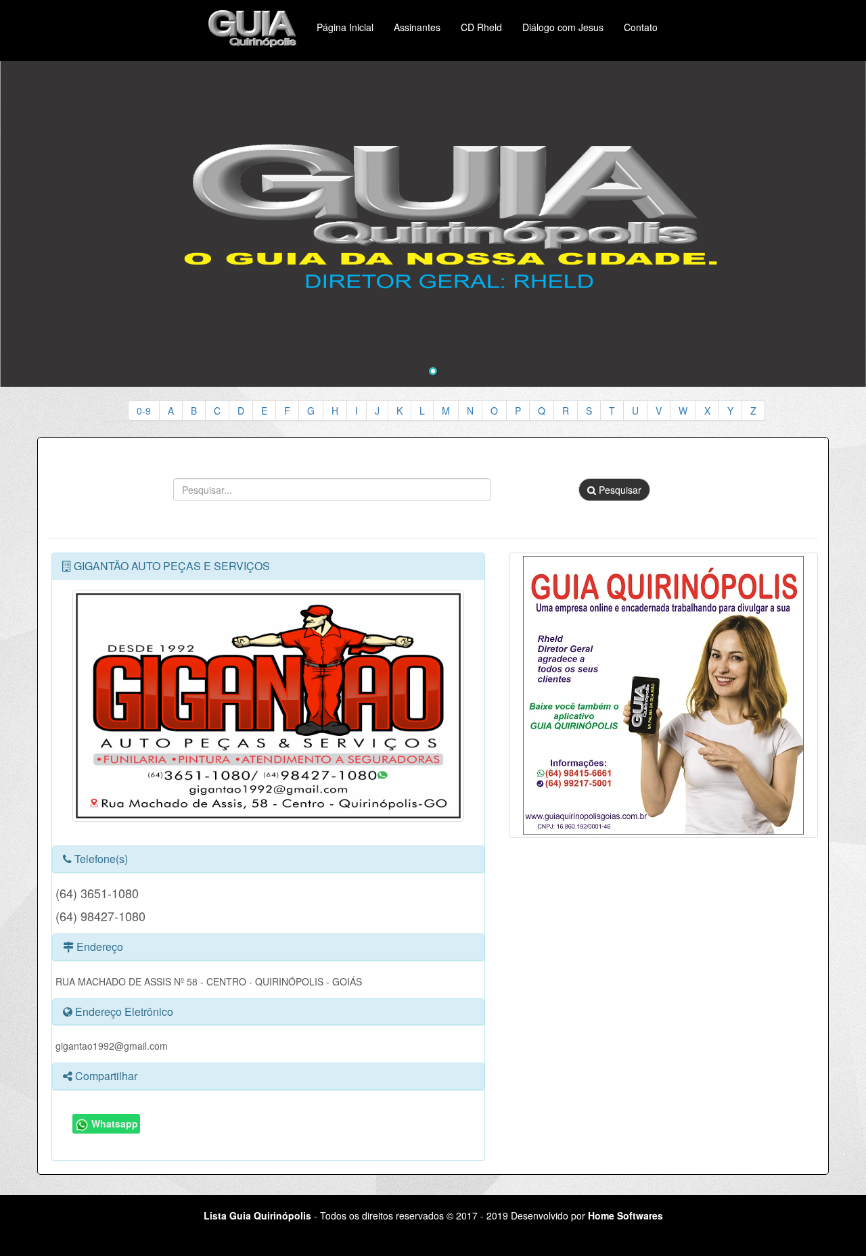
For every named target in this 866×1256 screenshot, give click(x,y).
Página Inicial (345, 27)
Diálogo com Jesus (562, 27)
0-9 (144, 410)
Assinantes (417, 27)
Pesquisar (618, 489)
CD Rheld (481, 27)
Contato (641, 27)
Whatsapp (113, 1123)
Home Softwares (625, 1215)
